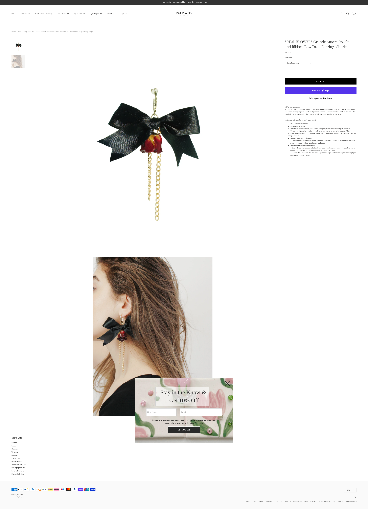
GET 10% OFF (184, 430)
